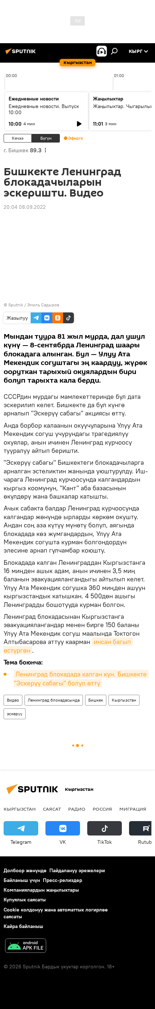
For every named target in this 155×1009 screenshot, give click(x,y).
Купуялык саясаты (25, 899)
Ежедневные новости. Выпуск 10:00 (44, 109)
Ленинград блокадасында (54, 700)
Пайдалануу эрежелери (77, 870)
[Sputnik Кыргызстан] (22, 54)
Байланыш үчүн (22, 880)
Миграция (132, 809)
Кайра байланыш (23, 926)
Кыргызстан (124, 700)
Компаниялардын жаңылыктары (41, 890)
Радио (76, 809)
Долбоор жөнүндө (25, 870)
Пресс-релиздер (62, 880)
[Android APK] (25, 946)
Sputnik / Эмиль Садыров (33, 304)
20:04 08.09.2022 (25, 207)
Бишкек (95, 700)
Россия (102, 809)
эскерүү (14, 713)
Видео (13, 700)
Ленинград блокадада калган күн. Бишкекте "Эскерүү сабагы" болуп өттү (81, 678)
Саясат (52, 809)
